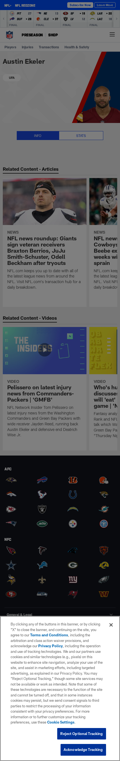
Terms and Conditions (49, 635)
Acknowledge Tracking (83, 749)
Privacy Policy (50, 646)
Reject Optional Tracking (81, 733)
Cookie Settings (61, 722)
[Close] (111, 625)
